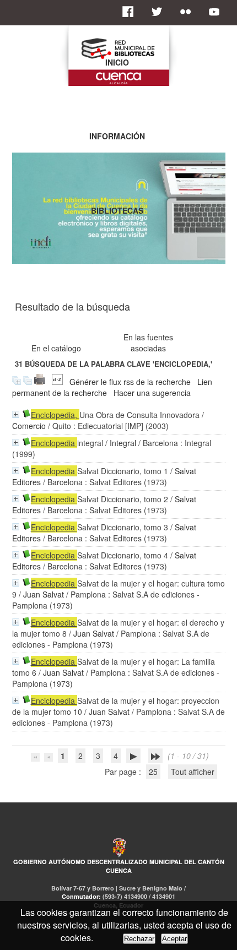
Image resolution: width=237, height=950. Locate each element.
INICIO (117, 62)
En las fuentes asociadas (148, 343)
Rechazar (139, 939)
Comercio (29, 425)
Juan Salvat (43, 594)
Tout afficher (192, 771)
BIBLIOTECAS (117, 210)
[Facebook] (131, 11)
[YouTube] (217, 11)
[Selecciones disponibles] (57, 381)
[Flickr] (188, 11)
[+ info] (15, 414)
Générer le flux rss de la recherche (130, 381)
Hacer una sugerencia (152, 392)
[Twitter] (160, 11)
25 (153, 771)
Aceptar (174, 939)
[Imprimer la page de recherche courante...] (39, 381)
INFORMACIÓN (117, 136)
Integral (123, 442)
